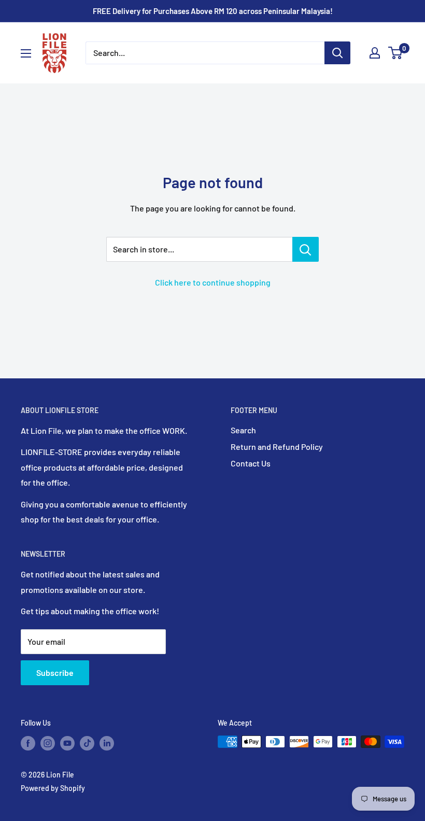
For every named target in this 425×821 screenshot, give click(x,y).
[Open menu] (26, 53)
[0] (395, 53)
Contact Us (251, 463)
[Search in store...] (305, 249)
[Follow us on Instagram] (47, 742)
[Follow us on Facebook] (28, 742)
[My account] (375, 53)
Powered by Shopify (53, 788)
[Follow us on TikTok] (87, 742)
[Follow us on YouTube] (67, 742)
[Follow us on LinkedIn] (107, 742)
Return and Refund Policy (277, 446)
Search (243, 430)
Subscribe (55, 672)
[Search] (337, 52)
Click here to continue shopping (213, 282)
